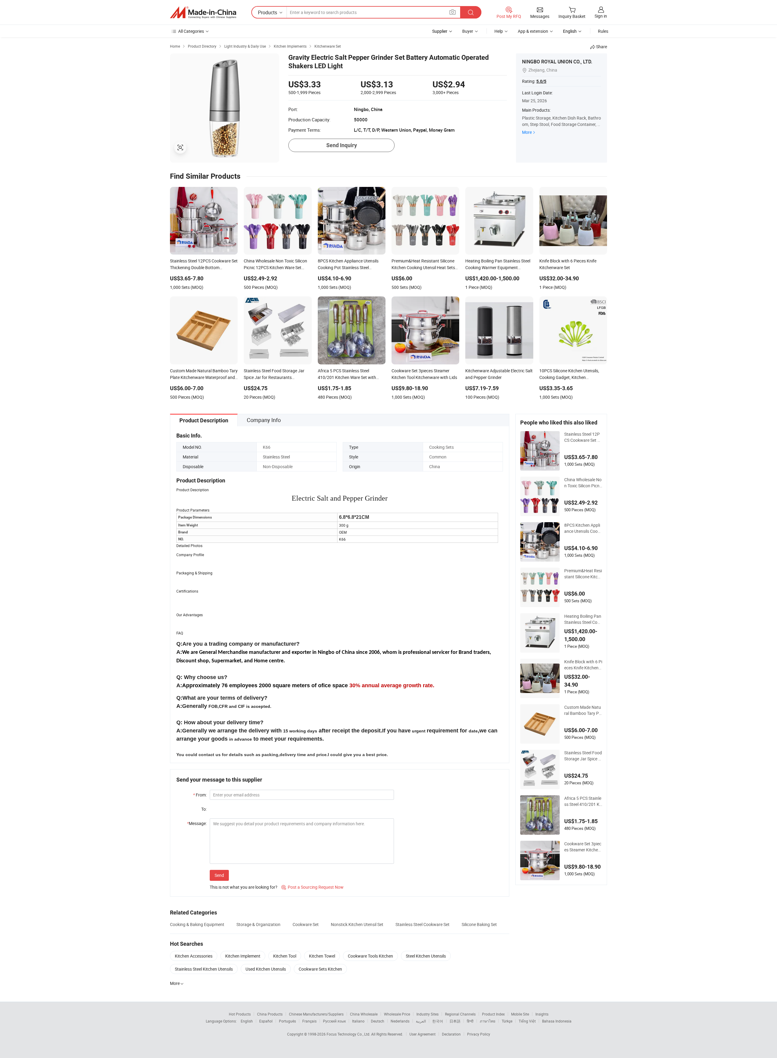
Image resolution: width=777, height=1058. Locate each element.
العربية (421, 1021)
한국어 (437, 1021)
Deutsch (377, 1021)
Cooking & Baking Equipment (197, 924)
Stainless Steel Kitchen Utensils (204, 969)
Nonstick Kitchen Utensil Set (357, 924)
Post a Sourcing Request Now (312, 887)
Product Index (493, 1014)
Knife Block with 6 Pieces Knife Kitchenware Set (583, 665)
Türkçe (507, 1021)
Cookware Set (306, 924)
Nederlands (400, 1021)
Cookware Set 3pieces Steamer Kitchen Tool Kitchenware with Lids (583, 847)
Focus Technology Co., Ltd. (349, 1034)
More (527, 132)
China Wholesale (364, 1014)
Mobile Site (520, 1014)
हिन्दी (470, 1021)
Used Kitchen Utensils (266, 969)
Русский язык (334, 1021)
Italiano (358, 1021)
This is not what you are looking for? (243, 887)
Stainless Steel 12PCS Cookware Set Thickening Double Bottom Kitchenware (583, 437)
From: (200, 795)
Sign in (601, 16)
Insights (541, 1014)
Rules (603, 31)
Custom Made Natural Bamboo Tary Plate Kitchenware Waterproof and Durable (583, 710)
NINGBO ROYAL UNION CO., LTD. (557, 61)
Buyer (467, 31)
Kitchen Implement (242, 956)
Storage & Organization (258, 924)
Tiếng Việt (527, 1021)
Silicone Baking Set (479, 924)
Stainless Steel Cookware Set (422, 924)
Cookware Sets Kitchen (320, 969)
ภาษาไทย (487, 1021)
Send (219, 875)
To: (204, 809)
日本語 (455, 1021)
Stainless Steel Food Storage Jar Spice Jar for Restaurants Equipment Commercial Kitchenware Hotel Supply (583, 756)
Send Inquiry (341, 145)
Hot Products (240, 1014)
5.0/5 (541, 81)
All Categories (191, 31)
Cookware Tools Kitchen (370, 956)
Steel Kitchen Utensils (426, 956)
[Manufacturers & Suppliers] (203, 12)
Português (287, 1021)
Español (266, 1021)
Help (498, 31)
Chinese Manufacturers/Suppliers (316, 1014)
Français (309, 1021)
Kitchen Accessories (193, 956)
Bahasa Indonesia (557, 1021)
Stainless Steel (276, 457)
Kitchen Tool (284, 956)
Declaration (451, 1034)
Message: (197, 823)
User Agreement (422, 1034)
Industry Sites (427, 1014)
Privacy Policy (478, 1034)
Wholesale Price (397, 1014)
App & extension (533, 31)
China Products (270, 1014)
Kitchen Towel (322, 956)
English (247, 1021)
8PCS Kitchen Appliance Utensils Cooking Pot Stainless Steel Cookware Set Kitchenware (583, 528)
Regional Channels (460, 1014)
